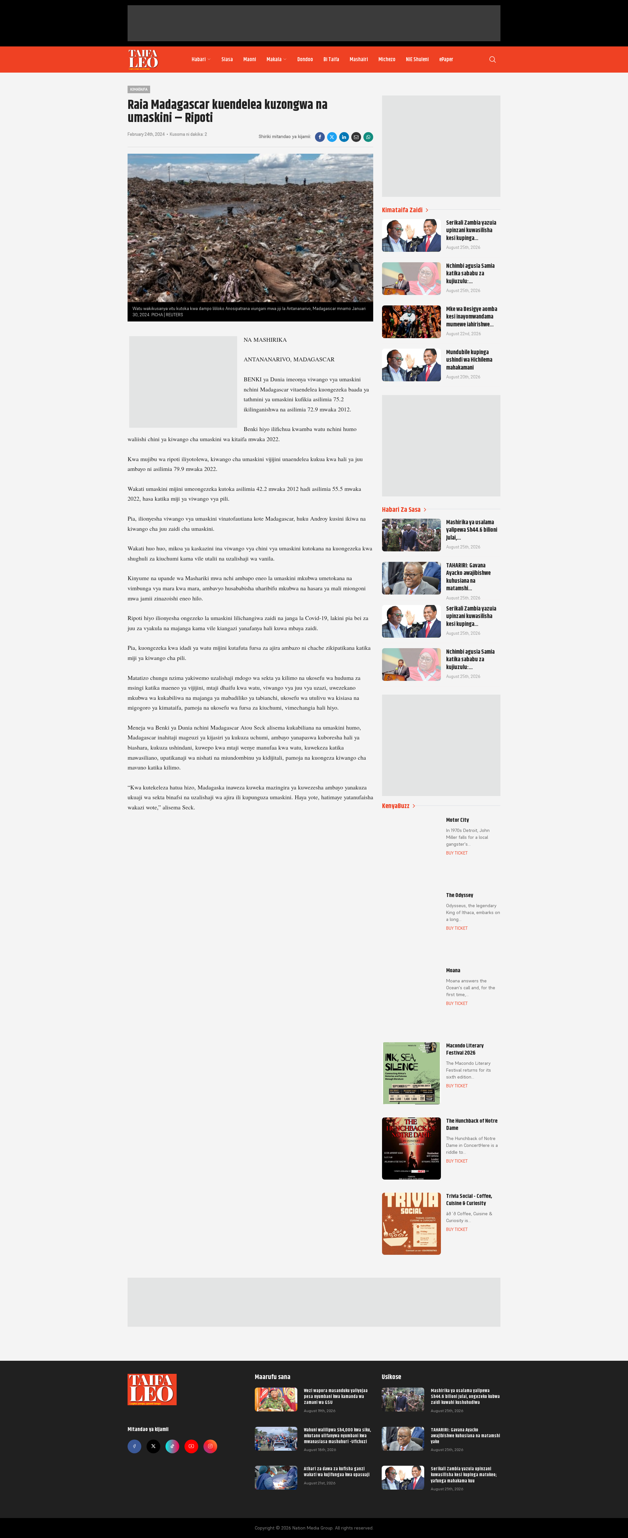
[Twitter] (153, 1446)
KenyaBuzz (396, 806)
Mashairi (359, 59)
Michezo (386, 59)
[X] (332, 137)
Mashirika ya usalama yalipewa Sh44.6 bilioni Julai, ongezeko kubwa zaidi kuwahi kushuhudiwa (465, 1396)
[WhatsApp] (368, 137)
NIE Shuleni (417, 59)
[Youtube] (191, 1446)
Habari (199, 59)
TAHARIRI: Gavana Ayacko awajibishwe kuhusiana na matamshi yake (465, 1435)
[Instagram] (210, 1446)
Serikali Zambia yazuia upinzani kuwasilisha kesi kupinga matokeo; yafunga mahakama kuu (464, 1474)
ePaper (446, 59)
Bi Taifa (331, 59)
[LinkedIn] (344, 137)
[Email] (356, 137)
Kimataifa (139, 89)
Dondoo (305, 59)
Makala (274, 59)
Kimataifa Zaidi (402, 210)
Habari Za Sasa (401, 509)
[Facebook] (320, 137)
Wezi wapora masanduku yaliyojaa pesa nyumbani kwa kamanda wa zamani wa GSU (336, 1396)
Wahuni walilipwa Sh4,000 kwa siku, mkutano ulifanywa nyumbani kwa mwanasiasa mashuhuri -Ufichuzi (337, 1435)
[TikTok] (172, 1446)
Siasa (227, 59)
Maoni (249, 59)
